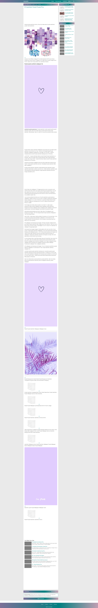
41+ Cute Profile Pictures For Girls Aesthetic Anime (69, 13)
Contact (46, 604)
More (69, 1)
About (42, 604)
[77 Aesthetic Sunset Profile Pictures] (62, 16)
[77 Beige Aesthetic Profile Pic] (62, 35)
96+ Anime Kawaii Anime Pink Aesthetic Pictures (69, 50)
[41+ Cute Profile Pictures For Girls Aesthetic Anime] (62, 13)
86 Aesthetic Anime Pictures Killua (68, 38)
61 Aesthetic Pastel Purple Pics (34, 7)
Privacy (51, 604)
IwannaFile (26, 1)
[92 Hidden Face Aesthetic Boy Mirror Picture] (62, 10)
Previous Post (54, 591)
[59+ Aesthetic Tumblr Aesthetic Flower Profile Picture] (62, 41)
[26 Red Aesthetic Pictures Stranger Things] (62, 26)
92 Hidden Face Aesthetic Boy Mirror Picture (69, 10)
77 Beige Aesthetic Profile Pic (69, 35)
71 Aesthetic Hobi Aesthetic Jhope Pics (39, 546)
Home (53, 1)
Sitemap (55, 604)
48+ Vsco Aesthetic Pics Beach (38, 555)
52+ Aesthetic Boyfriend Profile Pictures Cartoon (69, 47)
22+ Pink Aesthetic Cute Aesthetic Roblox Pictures (69, 53)
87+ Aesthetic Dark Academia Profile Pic (68, 29)
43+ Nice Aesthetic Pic (68, 43)
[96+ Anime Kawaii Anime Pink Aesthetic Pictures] (62, 50)
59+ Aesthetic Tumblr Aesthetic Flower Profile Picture (69, 41)
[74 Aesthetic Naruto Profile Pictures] (62, 32)
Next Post (27, 591)
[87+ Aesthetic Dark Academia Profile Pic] (62, 29)
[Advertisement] (40, 16)
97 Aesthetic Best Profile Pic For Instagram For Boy (69, 7)
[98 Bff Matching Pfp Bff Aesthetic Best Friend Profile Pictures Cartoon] (62, 19)
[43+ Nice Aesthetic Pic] (62, 44)
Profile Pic (65, 1)
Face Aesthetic (58, 1)
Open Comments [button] (41, 598)
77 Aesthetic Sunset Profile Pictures (69, 16)
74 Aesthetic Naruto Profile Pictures (69, 32)
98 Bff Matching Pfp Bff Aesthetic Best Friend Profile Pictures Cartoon (69, 19)
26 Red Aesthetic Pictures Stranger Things (69, 26)
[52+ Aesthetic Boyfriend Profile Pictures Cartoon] (62, 47)
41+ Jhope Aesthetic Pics (37, 564)
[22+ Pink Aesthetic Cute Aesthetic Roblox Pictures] (62, 53)
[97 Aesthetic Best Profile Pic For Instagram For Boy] (62, 7)
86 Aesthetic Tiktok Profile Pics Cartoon (40, 559)
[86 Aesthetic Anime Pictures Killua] (62, 38)
